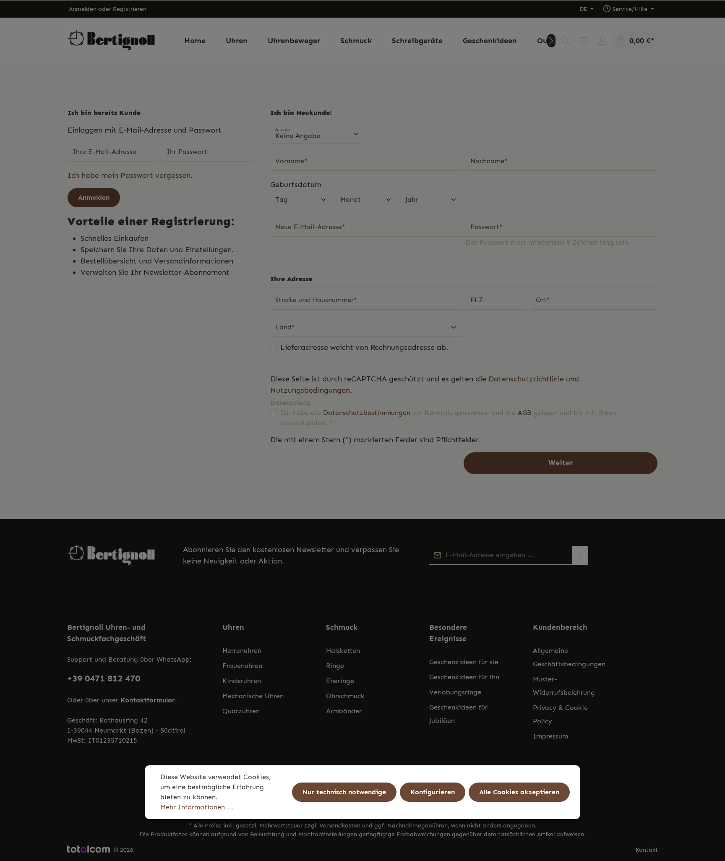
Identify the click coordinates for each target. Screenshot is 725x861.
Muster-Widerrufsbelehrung (564, 686)
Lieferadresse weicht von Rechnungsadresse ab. (364, 347)
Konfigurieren (432, 792)
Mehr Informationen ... (196, 807)
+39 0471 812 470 (103, 678)
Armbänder (344, 711)
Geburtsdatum (295, 184)
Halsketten (343, 651)
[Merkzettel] (584, 40)
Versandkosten (339, 825)
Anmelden (82, 9)
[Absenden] (580, 555)
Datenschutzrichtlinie (526, 379)
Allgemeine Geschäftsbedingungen (569, 657)
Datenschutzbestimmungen (366, 413)
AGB (525, 413)
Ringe (335, 666)
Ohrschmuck (345, 696)
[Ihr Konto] (602, 40)
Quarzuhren (241, 711)
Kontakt (647, 849)
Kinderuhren (241, 681)
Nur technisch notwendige (344, 792)
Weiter (560, 462)
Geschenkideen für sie (463, 662)
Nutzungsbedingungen (310, 390)
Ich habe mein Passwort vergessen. (130, 175)
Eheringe (340, 681)
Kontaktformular (147, 700)
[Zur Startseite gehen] (111, 41)
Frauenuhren (242, 666)
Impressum (550, 736)
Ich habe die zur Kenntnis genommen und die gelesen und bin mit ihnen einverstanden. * (448, 418)
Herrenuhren (241, 651)
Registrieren (129, 9)
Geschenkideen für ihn (464, 677)
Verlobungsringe (455, 692)
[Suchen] (565, 40)
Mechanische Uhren (253, 696)
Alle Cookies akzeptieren (519, 792)
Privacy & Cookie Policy (560, 714)
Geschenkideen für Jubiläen (458, 714)
